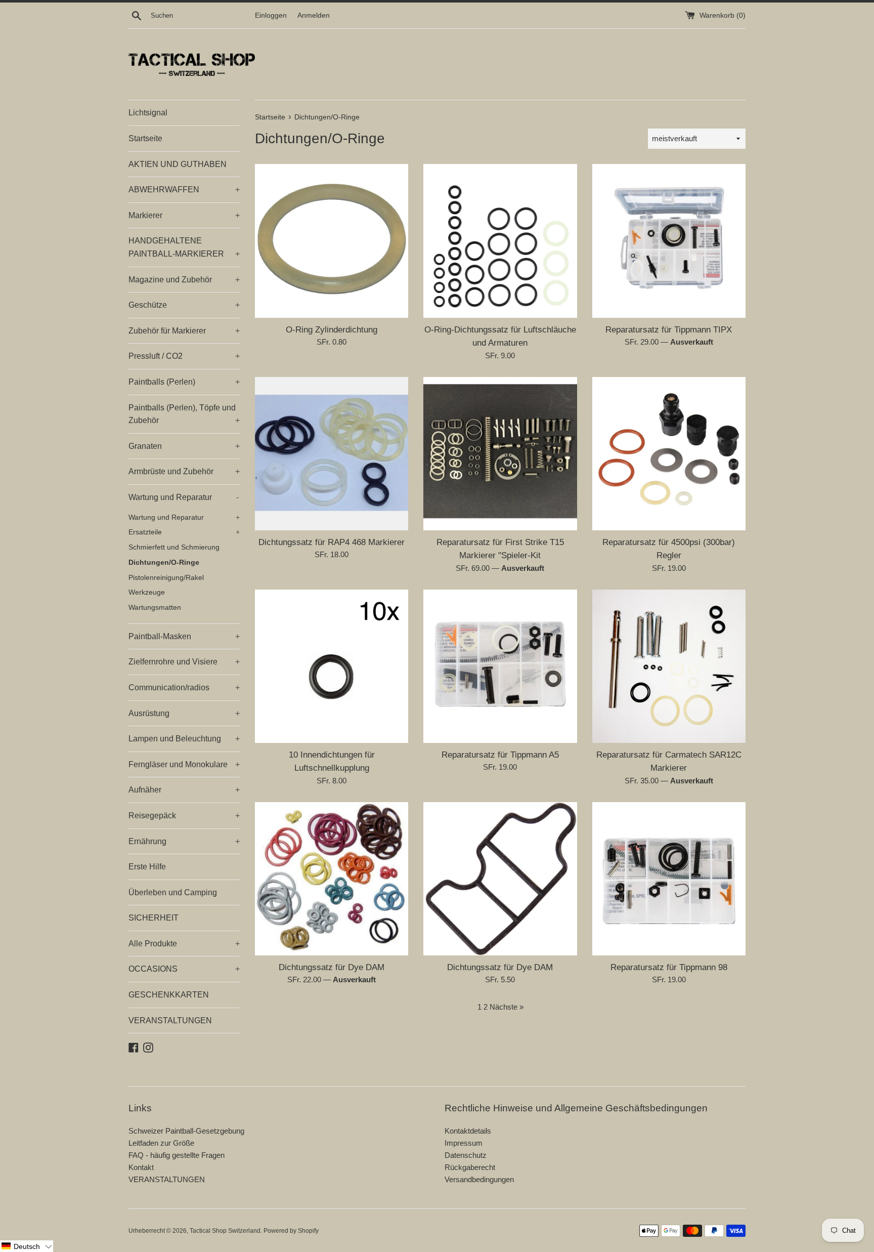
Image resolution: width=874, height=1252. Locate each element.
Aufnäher (184, 789)
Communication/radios (184, 687)
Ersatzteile (184, 532)
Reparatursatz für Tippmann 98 (668, 967)
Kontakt (141, 1167)
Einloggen (271, 15)
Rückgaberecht (470, 1167)
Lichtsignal (147, 112)
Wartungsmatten (154, 607)
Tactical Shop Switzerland (225, 1230)
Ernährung (184, 841)
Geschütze (184, 305)
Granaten (184, 446)
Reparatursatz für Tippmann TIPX (668, 329)
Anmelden (313, 15)
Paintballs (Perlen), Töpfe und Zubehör (184, 414)
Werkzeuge (146, 592)
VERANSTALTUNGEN (170, 1020)
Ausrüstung (184, 713)
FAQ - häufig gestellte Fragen (176, 1155)
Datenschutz (466, 1155)
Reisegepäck (184, 815)
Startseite (145, 138)
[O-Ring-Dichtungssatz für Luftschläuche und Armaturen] (500, 240)
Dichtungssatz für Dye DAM (331, 967)
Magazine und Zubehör (184, 279)
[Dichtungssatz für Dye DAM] (331, 878)
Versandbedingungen (479, 1179)
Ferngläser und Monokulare (184, 764)
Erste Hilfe (147, 866)
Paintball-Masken (184, 636)
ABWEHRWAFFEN (184, 189)
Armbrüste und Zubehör (184, 471)
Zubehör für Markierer (184, 330)
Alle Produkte (184, 943)
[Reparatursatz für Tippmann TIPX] (669, 240)
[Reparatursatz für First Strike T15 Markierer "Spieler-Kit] (500, 453)
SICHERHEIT (153, 917)
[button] (26, 1246)
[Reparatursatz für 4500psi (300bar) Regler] (669, 453)
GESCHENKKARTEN (168, 994)
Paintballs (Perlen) (184, 382)
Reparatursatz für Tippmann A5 (500, 754)
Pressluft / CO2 (184, 356)
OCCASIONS (184, 969)
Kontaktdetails (468, 1130)
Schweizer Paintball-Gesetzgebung (186, 1130)
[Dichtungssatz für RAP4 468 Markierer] (331, 453)
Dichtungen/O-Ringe (163, 562)
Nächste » (506, 1007)
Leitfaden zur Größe (161, 1143)
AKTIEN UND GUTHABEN (177, 164)
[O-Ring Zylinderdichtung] (331, 240)
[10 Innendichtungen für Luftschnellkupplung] (331, 666)
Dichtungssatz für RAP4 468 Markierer (331, 542)
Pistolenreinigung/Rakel (166, 577)
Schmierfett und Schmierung (174, 547)
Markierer (184, 215)
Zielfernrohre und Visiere (184, 661)
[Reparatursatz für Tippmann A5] (500, 666)
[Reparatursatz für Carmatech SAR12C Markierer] (669, 666)
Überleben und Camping (172, 892)
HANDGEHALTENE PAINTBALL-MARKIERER (184, 247)
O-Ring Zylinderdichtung (331, 329)
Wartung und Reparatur (183, 497)
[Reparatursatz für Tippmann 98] (669, 878)
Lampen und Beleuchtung (184, 738)
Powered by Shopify (291, 1230)
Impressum (464, 1143)
